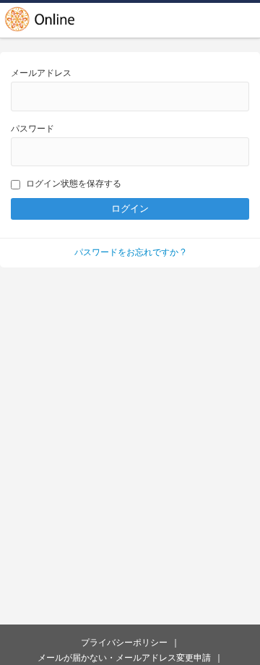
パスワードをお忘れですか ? (130, 252)
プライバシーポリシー (124, 643)
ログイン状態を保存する (73, 184)
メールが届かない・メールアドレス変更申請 (124, 658)
